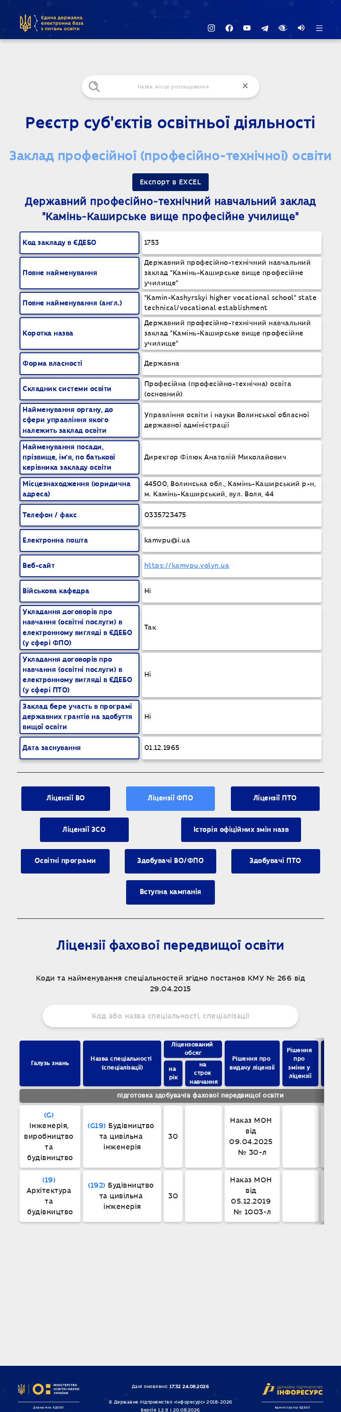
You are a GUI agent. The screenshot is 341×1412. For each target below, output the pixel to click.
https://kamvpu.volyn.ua (187, 565)
